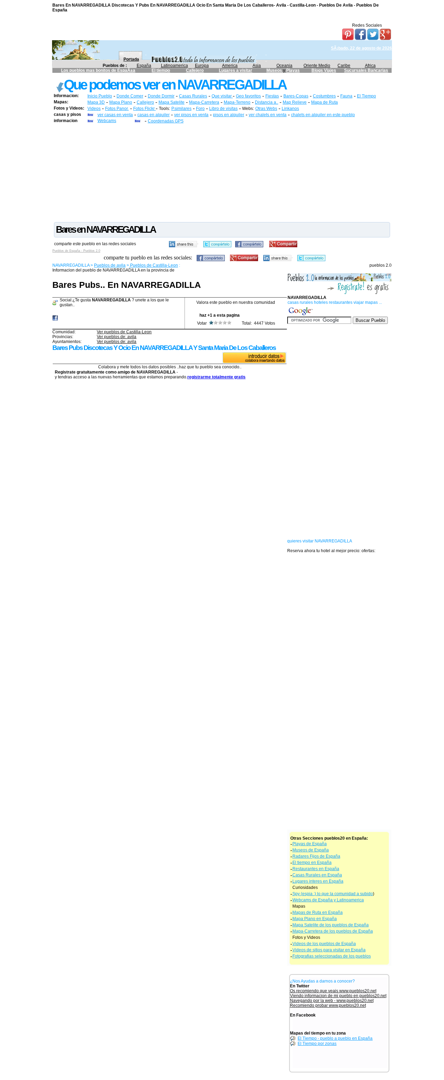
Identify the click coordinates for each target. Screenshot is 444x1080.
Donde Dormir (161, 96)
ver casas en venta (115, 114)
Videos (94, 108)
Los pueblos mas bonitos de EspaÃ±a (98, 70)
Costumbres (324, 96)
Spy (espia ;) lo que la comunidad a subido (332, 893)
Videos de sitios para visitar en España (329, 950)
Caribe (344, 65)
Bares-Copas (295, 96)
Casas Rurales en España (317, 875)
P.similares (181, 108)
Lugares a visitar (235, 70)
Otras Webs (266, 108)
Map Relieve (295, 102)
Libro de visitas (223, 108)
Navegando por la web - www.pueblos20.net (332, 1000)
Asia (257, 65)
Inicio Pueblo (99, 96)
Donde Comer (130, 96)
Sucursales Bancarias (366, 70)
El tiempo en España (312, 862)
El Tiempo (366, 96)
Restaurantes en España (315, 868)
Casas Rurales (193, 96)
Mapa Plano (120, 102)
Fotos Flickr (144, 108)
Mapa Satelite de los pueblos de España (330, 925)
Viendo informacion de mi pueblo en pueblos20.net (338, 995)
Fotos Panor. (117, 108)
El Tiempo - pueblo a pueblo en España (335, 1038)
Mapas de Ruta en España (317, 912)
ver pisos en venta (191, 114)
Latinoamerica (174, 65)
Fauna (346, 96)
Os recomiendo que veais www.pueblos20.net (333, 990)
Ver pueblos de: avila (116, 336)
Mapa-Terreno (237, 102)
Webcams (106, 120)
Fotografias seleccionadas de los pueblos (331, 956)
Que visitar (222, 96)
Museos (274, 70)
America (230, 65)
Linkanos (290, 108)
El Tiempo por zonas (317, 1043)
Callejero (195, 70)
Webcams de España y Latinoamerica (328, 900)
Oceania (284, 65)
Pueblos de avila (110, 265)
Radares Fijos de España (316, 856)
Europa (202, 65)
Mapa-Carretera (204, 102)
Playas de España (309, 843)
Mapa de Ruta (324, 102)
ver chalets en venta (268, 114)
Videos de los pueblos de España (324, 943)
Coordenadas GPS (165, 121)
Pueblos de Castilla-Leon (153, 265)
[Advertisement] (222, 172)
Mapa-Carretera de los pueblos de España (332, 931)
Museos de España (310, 850)
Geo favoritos (248, 96)
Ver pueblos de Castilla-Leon (124, 331)
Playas (293, 70)
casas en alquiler (153, 114)
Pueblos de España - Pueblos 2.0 (76, 250)
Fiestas (272, 96)
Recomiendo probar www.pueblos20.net (328, 1005)
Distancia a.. (266, 102)
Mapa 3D (96, 102)
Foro (200, 108)
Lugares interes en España (317, 881)
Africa (370, 65)
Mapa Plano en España (314, 918)
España (144, 65)
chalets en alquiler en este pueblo (323, 114)
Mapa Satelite (172, 102)
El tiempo (161, 70)
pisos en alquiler (228, 114)
